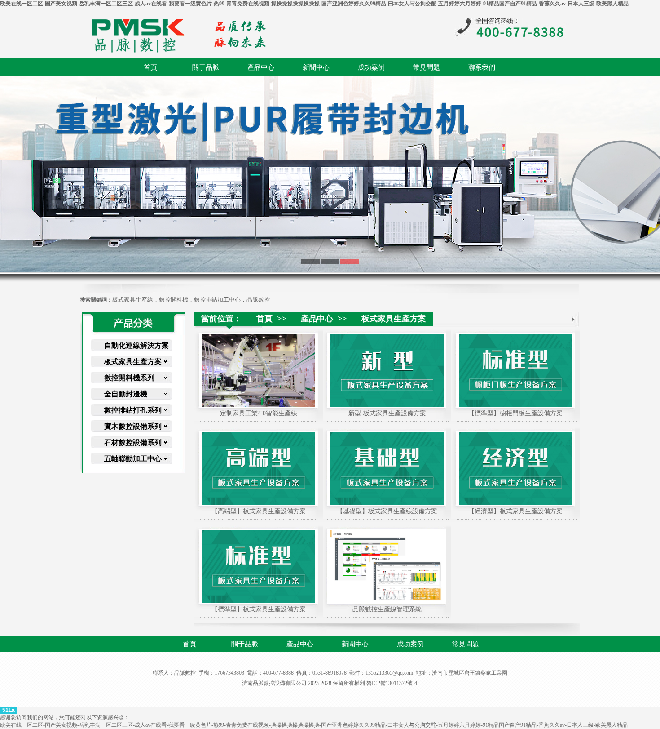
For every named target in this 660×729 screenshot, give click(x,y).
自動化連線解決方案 (136, 345)
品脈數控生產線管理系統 (387, 609)
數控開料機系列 (129, 378)
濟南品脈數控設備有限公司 (274, 683)
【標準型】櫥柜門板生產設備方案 (515, 413)
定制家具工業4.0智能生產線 (258, 413)
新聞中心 (316, 67)
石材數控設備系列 (133, 442)
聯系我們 (481, 67)
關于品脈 (205, 67)
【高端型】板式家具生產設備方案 (258, 511)
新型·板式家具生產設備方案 (387, 413)
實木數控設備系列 (133, 426)
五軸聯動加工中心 (133, 458)
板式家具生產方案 (133, 361)
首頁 (150, 67)
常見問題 (426, 67)
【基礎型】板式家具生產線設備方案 (387, 511)
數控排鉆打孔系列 (133, 410)
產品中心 (260, 67)
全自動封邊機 (125, 394)
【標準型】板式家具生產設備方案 (258, 609)
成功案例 (371, 67)
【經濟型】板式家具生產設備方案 (515, 511)
